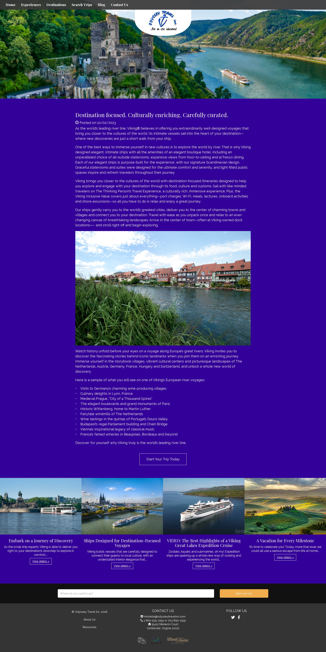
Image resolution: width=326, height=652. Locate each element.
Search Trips (82, 4)
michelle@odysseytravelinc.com (164, 616)
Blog (101, 4)
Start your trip (244, 593)
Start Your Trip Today (163, 459)
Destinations (56, 4)
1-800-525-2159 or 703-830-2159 (165, 620)
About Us (89, 619)
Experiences (31, 4)
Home (10, 4)
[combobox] (136, 593)
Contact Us (119, 4)
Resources (89, 627)
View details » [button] (40, 561)
